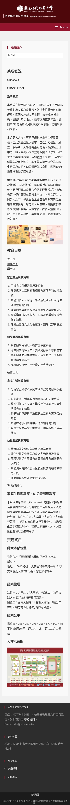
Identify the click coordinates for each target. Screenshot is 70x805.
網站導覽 (35, 794)
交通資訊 (12, 768)
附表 (39, 157)
